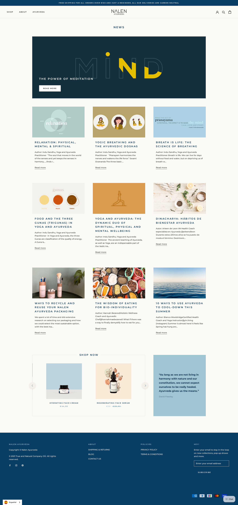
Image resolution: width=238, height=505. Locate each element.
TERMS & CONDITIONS (152, 454)
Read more (50, 88)
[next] (145, 385)
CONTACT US (94, 459)
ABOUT (23, 12)
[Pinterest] (23, 465)
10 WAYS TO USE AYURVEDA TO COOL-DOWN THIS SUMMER (179, 307)
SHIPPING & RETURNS (99, 449)
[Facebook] (10, 465)
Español (12, 502)
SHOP (10, 12)
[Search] (223, 12)
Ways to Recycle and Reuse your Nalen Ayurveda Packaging (55, 307)
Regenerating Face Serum (113, 403)
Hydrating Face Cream (64, 403)
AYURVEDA (39, 12)
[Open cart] (229, 12)
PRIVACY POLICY (149, 449)
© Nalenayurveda (21, 496)
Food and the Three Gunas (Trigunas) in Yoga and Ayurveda (54, 222)
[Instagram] (16, 465)
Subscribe (204, 472)
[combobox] (12, 502)
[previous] (32, 385)
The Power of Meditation (66, 78)
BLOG (91, 454)
